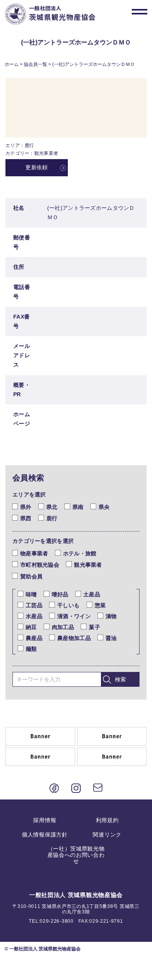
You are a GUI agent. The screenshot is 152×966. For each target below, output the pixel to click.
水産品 (34, 616)
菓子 (94, 627)
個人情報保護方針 (45, 834)
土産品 (91, 594)
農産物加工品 (74, 638)
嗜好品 (60, 594)
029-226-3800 (56, 921)
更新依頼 (36, 167)
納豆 (31, 627)
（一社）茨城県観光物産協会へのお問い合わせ (76, 854)
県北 (52, 507)
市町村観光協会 (39, 565)
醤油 (111, 638)
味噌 (31, 594)
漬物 (111, 616)
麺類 (31, 649)
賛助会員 (31, 576)
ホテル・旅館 (80, 553)
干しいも (68, 605)
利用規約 (107, 820)
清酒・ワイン (74, 616)
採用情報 (44, 820)
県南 (78, 507)
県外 (26, 507)
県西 (26, 518)
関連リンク (107, 834)
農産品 (34, 638)
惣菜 (100, 605)
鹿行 (52, 518)
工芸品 (34, 605)
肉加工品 (63, 627)
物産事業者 (34, 553)
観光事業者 (88, 565)
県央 (104, 507)
